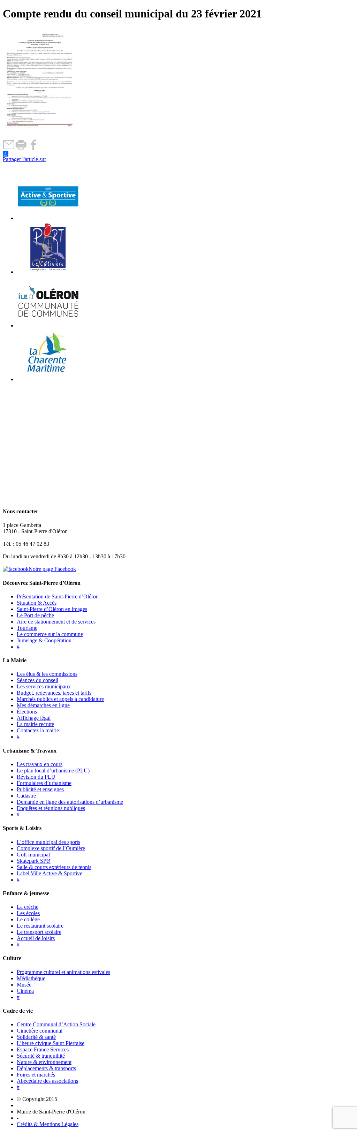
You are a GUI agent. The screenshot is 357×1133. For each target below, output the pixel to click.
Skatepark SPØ (34, 861)
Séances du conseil (37, 680)
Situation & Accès (36, 603)
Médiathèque (31, 978)
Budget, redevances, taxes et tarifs (54, 693)
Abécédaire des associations (47, 1081)
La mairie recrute (35, 724)
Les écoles (28, 913)
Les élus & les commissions (47, 674)
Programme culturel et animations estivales (63, 972)
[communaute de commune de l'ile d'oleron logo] (48, 325)
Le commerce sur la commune (50, 634)
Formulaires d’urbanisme (44, 783)
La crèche (27, 907)
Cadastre (26, 796)
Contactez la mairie (38, 730)
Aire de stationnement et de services (56, 622)
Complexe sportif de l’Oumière (51, 848)
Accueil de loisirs (36, 938)
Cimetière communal (39, 1031)
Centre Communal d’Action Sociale (56, 1024)
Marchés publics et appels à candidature (60, 699)
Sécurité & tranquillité (41, 1056)
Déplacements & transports (46, 1068)
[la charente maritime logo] (48, 379)
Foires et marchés (36, 1075)
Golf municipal (33, 855)
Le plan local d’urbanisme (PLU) (53, 770)
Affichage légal (34, 718)
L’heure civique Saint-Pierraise (50, 1043)
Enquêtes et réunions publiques (51, 808)
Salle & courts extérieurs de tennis (54, 867)
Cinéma (25, 991)
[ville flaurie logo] (48, 272)
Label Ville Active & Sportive (49, 873)
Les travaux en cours (39, 764)
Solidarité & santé (36, 1037)
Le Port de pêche (35, 615)
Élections (27, 712)
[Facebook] (33, 148)
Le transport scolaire (39, 932)
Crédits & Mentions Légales (47, 1124)
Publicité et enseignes (40, 789)
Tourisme (27, 628)
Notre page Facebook (52, 569)
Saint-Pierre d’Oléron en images (52, 609)
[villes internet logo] (48, 218)
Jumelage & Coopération (44, 640)
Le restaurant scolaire (40, 926)
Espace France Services (43, 1049)
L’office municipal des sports (48, 842)
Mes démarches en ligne (43, 705)
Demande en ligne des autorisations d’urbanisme (70, 802)
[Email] (9, 148)
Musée (24, 985)
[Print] (21, 148)
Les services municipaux (44, 686)
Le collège (28, 919)
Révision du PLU (36, 777)
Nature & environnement (44, 1062)
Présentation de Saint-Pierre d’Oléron (58, 596)
